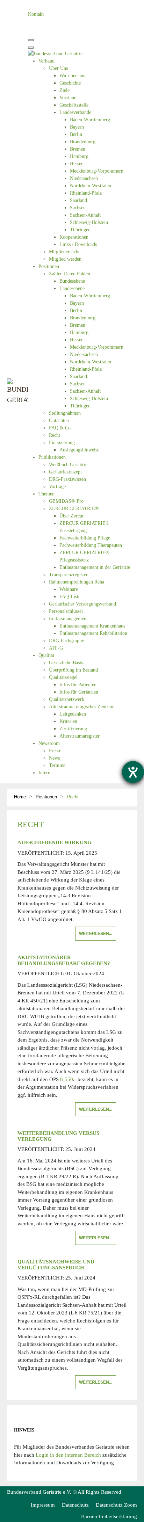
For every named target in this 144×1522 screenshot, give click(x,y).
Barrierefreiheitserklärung (109, 1516)
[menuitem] (46, 61)
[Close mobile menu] (31, 47)
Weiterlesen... (95, 933)
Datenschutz (75, 1505)
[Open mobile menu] (31, 40)
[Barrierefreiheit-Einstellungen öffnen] (133, 772)
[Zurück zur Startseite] (17, 391)
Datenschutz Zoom (116, 1505)
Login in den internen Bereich (68, 1455)
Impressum (43, 1505)
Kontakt (36, 14)
